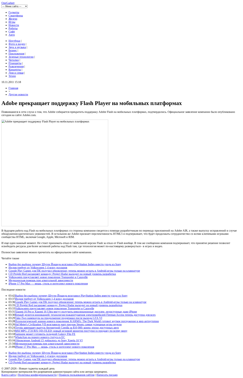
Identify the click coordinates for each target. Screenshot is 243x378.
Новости (14, 25)
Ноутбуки (14, 40)
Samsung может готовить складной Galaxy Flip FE (45, 334)
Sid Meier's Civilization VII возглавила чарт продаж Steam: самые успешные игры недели (68, 324)
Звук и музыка (17, 47)
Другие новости (18, 94)
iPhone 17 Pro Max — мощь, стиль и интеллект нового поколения (48, 283)
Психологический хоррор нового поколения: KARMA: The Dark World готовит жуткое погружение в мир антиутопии (87, 321)
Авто (12, 34)
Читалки (14, 59)
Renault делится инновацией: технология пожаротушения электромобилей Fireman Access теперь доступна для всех (85, 314)
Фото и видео (17, 43)
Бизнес (13, 50)
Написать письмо (107, 374)
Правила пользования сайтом (76, 374)
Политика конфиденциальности (37, 374)
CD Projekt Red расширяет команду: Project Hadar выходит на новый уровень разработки (62, 273)
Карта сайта (8, 374)
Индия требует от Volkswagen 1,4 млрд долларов (38, 267)
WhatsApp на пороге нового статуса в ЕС (40, 337)
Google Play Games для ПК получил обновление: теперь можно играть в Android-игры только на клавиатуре (74, 270)
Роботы (13, 28)
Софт (12, 31)
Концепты (15, 69)
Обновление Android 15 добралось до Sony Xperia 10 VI (49, 340)
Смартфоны (16, 15)
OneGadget (7, 2)
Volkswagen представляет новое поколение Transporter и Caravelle (48, 277)
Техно (12, 75)
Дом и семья (16, 72)
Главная (13, 88)
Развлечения (16, 66)
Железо (13, 18)
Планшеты (15, 63)
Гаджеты (14, 12)
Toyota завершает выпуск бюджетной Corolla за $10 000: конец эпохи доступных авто (67, 327)
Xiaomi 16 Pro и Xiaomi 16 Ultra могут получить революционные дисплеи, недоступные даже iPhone (76, 311)
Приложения (16, 53)
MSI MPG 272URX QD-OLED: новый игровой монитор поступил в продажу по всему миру (71, 330)
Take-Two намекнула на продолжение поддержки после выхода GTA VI (58, 318)
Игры (12, 21)
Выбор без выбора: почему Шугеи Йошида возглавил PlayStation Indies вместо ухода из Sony (65, 264)
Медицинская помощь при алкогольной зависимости (41, 280)
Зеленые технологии (21, 56)
